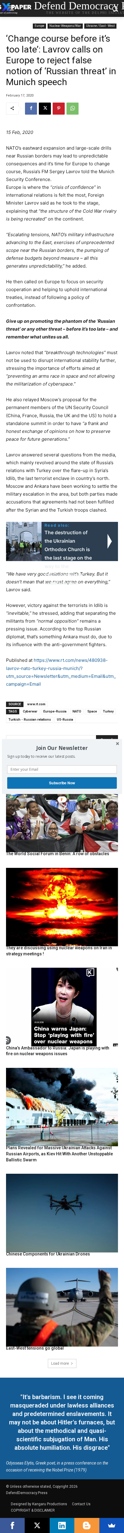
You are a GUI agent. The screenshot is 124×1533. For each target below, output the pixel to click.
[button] (62, 747)
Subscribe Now (62, 783)
